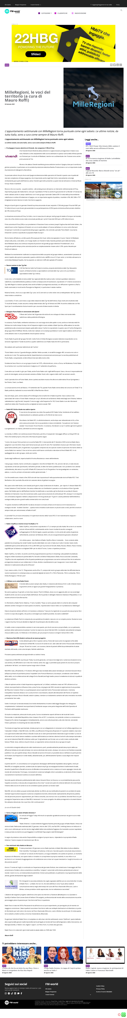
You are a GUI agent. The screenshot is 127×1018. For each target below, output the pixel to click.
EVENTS (88, 144)
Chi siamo (8, 5)
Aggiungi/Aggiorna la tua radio (102, 5)
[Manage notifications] (119, 1014)
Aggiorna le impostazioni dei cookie (74, 1001)
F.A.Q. (118, 5)
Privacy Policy (100, 989)
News (7, 65)
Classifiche (62, 13)
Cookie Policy (100, 986)
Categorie (45, 13)
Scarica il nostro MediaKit (104, 992)
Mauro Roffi (56, 134)
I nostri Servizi (34, 5)
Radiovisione (80, 13)
